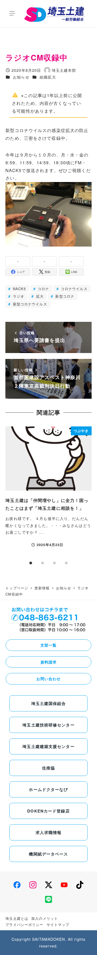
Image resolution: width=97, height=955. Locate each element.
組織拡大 (48, 77)
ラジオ (18, 296)
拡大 (39, 296)
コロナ (42, 288)
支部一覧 (48, 645)
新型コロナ (64, 296)
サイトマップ (58, 924)
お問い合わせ (48, 678)
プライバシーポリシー (24, 924)
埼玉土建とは (16, 918)
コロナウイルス (74, 288)
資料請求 (48, 662)
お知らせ (21, 77)
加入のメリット (44, 918)
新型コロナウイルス (29, 304)
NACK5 (19, 288)
